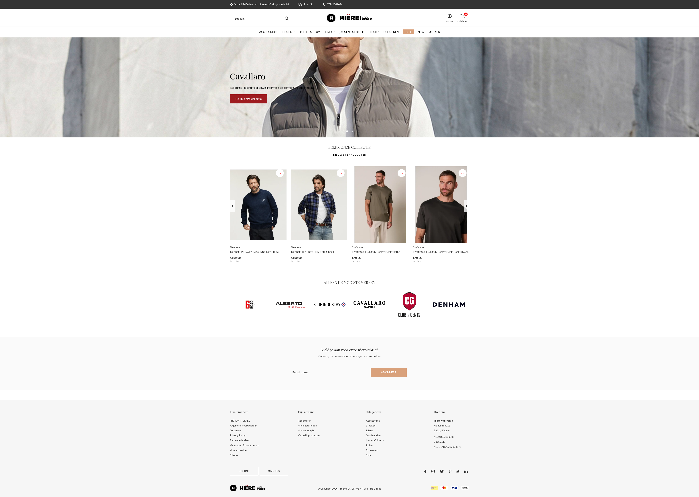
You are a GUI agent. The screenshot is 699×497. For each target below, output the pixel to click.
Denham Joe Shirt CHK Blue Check (312, 252)
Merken (434, 32)
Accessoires (268, 32)
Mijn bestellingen (307, 425)
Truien (374, 32)
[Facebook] (425, 471)
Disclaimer (236, 430)
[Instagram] (433, 471)
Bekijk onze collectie (248, 99)
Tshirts (305, 32)
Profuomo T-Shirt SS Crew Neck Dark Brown (441, 252)
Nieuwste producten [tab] (349, 154)
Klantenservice (238, 450)
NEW (421, 32)
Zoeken (287, 18)
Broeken (288, 32)
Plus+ (365, 488)
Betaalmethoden (239, 440)
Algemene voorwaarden (243, 425)
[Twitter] (442, 471)
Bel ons (244, 471)
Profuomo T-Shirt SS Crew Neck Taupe (376, 252)
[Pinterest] (450, 471)
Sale (408, 32)
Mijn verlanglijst (306, 430)
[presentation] (232, 206)
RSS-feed (375, 488)
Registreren (304, 420)
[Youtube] (458, 471)
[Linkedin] (466, 471)
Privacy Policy (238, 435)
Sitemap (234, 455)
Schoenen (391, 32)
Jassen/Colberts (352, 32)
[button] (347, 131)
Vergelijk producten (309, 435)
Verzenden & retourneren (244, 445)
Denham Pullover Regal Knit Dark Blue (254, 252)
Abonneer (388, 372)
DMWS (356, 488)
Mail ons (274, 471)
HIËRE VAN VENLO (240, 420)
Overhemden (325, 32)
